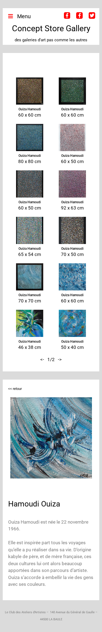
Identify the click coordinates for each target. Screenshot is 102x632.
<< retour (15, 389)
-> (60, 359)
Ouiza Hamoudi (29, 109)
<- (42, 359)
